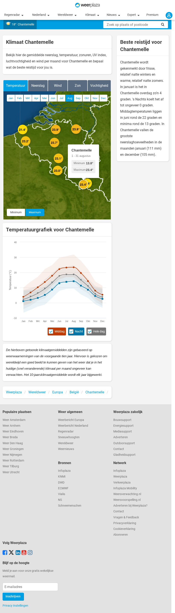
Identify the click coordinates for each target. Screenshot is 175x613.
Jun (53, 98)
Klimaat (90, 15)
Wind (58, 86)
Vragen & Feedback (126, 517)
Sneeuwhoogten (69, 437)
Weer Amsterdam (14, 420)
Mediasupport (122, 431)
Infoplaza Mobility (125, 488)
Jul (61, 98)
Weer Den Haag (13, 443)
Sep (78, 98)
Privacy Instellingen (15, 605)
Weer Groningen (13, 449)
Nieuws (112, 15)
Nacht (79, 331)
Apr (36, 98)
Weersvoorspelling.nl (127, 500)
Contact (118, 449)
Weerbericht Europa (71, 420)
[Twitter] (11, 553)
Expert (132, 15)
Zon (78, 86)
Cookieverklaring (124, 529)
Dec (103, 98)
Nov (95, 98)
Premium (152, 15)
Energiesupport (123, 426)
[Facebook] (5, 553)
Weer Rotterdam (13, 460)
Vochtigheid (99, 86)
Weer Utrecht (11, 472)
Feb (19, 98)
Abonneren (120, 535)
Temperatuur (15, 86)
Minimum (16, 212)
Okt (87, 98)
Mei (44, 98)
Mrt (28, 98)
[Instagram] (30, 553)
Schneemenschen (69, 505)
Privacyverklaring (124, 523)
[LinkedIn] (18, 553)
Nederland (39, 15)
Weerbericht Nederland (73, 426)
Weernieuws (66, 449)
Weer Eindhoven (13, 431)
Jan (11, 98)
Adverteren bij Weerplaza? (130, 505)
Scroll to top (168, 606)
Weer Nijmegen (12, 455)
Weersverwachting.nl (127, 494)
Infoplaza (64, 471)
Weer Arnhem (11, 426)
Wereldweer (66, 15)
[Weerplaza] (87, 5)
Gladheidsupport (124, 455)
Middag (60, 331)
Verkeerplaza (122, 482)
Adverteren (120, 437)
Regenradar (12, 15)
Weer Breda (10, 437)
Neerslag (38, 86)
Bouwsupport (122, 420)
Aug (69, 98)
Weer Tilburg (11, 466)
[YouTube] (24, 553)
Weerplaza (120, 476)
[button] (27, 134)
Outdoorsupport (124, 443)
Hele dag (99, 331)
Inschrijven (13, 596)
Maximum (35, 212)
